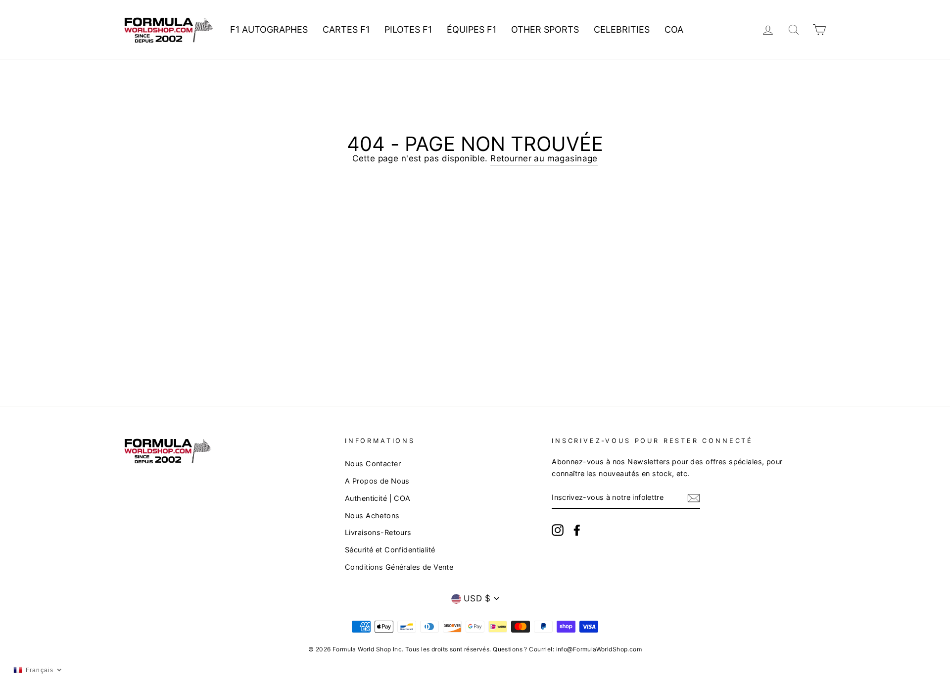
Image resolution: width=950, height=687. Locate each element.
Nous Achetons (372, 515)
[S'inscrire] (693, 497)
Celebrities (622, 29)
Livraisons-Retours (378, 532)
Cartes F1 (346, 29)
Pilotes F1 (408, 29)
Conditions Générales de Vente (399, 567)
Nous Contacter (373, 463)
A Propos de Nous (377, 481)
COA (674, 29)
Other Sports (545, 29)
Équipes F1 (471, 29)
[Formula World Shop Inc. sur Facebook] (577, 530)
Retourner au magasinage (544, 158)
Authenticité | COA (378, 498)
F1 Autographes (269, 29)
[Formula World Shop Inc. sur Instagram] (558, 530)
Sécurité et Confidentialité (390, 549)
